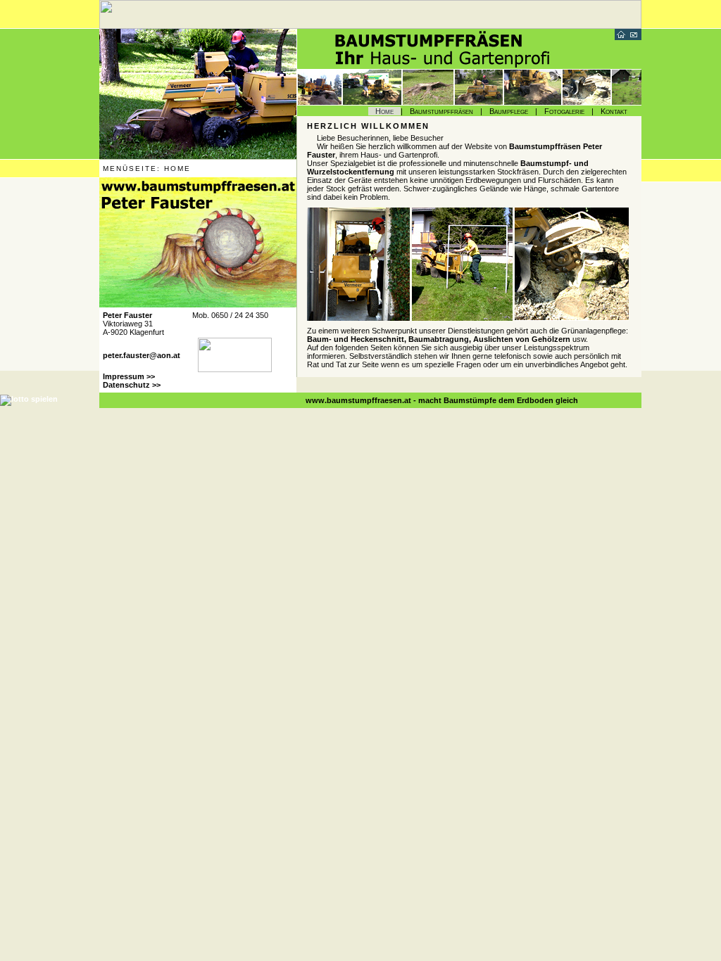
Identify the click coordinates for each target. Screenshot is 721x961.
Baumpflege (508, 111)
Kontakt (614, 111)
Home (384, 111)
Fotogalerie (564, 111)
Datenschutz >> (132, 385)
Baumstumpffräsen (441, 111)
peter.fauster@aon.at (141, 355)
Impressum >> (129, 376)
